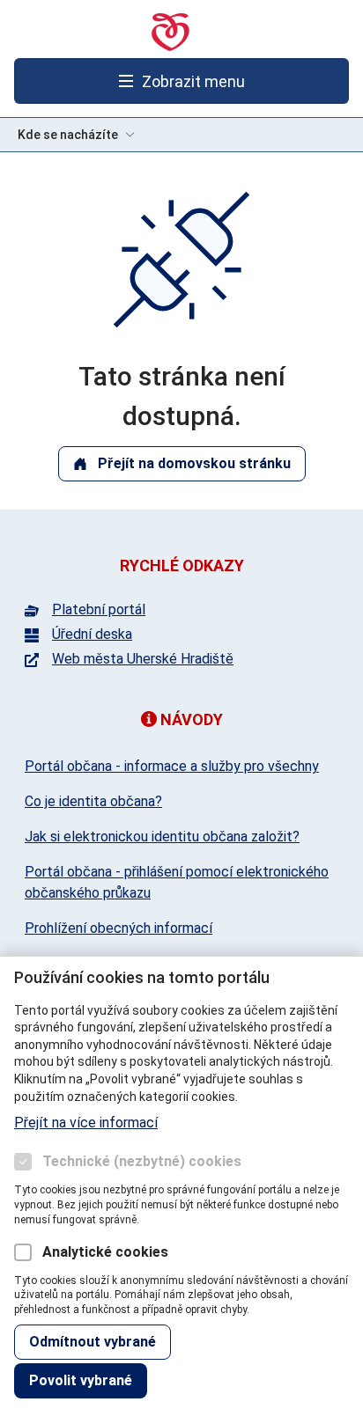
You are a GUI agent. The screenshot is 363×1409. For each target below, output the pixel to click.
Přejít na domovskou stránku (194, 463)
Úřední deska (92, 634)
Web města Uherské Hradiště (142, 659)
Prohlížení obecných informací (118, 928)
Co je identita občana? (93, 801)
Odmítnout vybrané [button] (92, 1341)
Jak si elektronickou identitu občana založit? (162, 836)
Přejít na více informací (86, 1122)
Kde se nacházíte (68, 135)
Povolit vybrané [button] (80, 1380)
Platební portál (98, 610)
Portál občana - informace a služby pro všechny (172, 766)
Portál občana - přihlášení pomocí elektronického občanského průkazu (177, 882)
